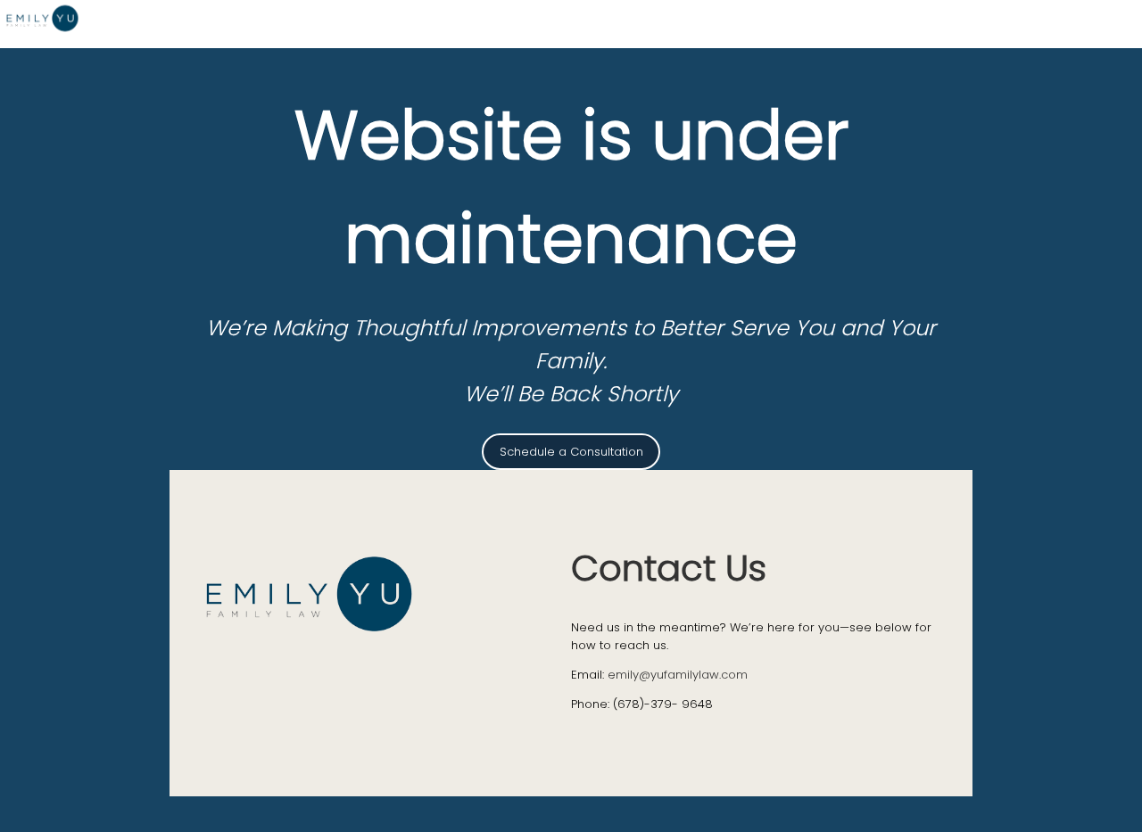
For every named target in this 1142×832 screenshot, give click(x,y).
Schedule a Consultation (571, 451)
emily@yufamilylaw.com (678, 674)
